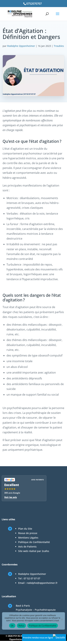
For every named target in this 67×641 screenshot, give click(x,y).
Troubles (59, 46)
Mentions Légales (28, 537)
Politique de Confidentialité (34, 542)
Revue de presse (27, 533)
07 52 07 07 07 (32, 578)
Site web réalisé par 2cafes (33, 551)
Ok (12, 625)
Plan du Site (25, 528)
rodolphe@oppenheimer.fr (42, 583)
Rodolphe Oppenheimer (21, 46)
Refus (21, 625)
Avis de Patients (27, 546)
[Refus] (62, 619)
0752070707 (34, 4)
